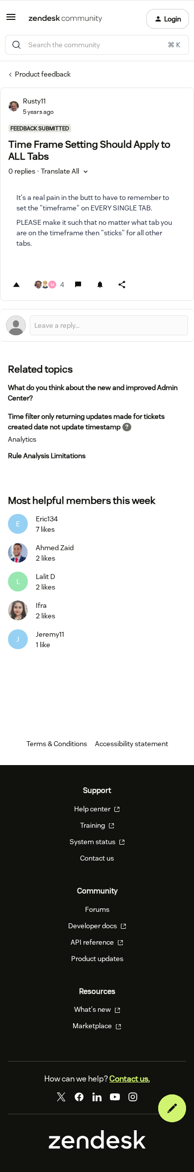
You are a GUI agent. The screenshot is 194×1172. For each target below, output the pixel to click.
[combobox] (97, 45)
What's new (93, 1009)
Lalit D (45, 576)
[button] (11, 20)
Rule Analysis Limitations (47, 455)
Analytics (22, 439)
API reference (93, 942)
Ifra (41, 605)
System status (93, 841)
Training (93, 825)
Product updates (97, 958)
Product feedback (43, 74)
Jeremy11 (50, 634)
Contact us (97, 858)
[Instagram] (133, 1097)
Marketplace (93, 1025)
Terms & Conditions (56, 743)
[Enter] (16, 45)
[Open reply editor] (97, 325)
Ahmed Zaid (55, 547)
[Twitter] (61, 1097)
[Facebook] (79, 1097)
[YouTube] (115, 1097)
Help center (93, 808)
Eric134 (47, 518)
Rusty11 (34, 101)
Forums (97, 909)
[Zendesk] (97, 1146)
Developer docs (93, 925)
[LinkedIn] (97, 1097)
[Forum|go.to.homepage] (65, 19)
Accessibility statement (131, 743)
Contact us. (129, 1079)
